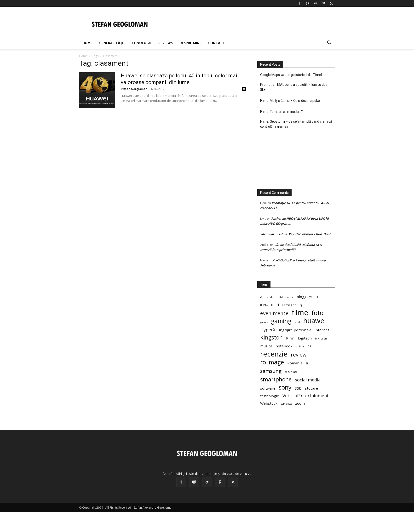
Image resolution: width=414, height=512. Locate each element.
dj (300, 305)
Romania (294, 363)
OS (309, 346)
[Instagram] (307, 3)
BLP (318, 297)
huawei (314, 320)
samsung (271, 371)
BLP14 (264, 305)
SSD (298, 388)
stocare (311, 388)
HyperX (268, 329)
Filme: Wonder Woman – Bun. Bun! (304, 234)
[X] (331, 3)
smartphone (276, 379)
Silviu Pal (267, 234)
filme (300, 312)
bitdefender (285, 297)
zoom (300, 403)
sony (285, 387)
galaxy (264, 322)
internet (322, 330)
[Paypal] (315, 3)
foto (317, 312)
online (300, 346)
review (298, 354)
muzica (266, 346)
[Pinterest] (323, 3)
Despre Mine (190, 42)
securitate (291, 372)
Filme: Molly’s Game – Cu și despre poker (290, 101)
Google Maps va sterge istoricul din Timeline (293, 75)
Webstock (268, 403)
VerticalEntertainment (305, 395)
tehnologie (269, 395)
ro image (272, 362)
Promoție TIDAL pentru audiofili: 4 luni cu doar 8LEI (294, 87)
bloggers (304, 296)
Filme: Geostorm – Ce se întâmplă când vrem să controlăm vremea (296, 124)
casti (275, 304)
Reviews (165, 42)
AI (262, 296)
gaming (281, 320)
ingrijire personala (295, 330)
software (268, 388)
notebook (284, 346)
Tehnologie (141, 42)
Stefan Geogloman (134, 89)
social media (308, 379)
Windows (286, 403)
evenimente (274, 313)
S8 (307, 363)
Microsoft (321, 338)
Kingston (271, 337)
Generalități (111, 42)
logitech (305, 338)
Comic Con (289, 305)
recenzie (274, 354)
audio (270, 297)
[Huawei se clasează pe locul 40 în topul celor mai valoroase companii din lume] (97, 90)
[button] (329, 43)
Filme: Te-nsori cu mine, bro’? (282, 112)
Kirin (290, 338)
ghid (297, 322)
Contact (216, 42)
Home (87, 42)
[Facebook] (299, 3)
